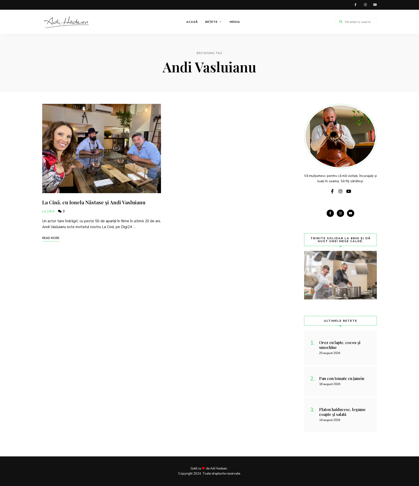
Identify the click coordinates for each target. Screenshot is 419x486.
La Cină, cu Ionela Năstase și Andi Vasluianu (93, 202)
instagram (365, 5)
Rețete (211, 22)
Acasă (192, 22)
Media (235, 22)
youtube (375, 5)
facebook (355, 5)
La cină (48, 211)
